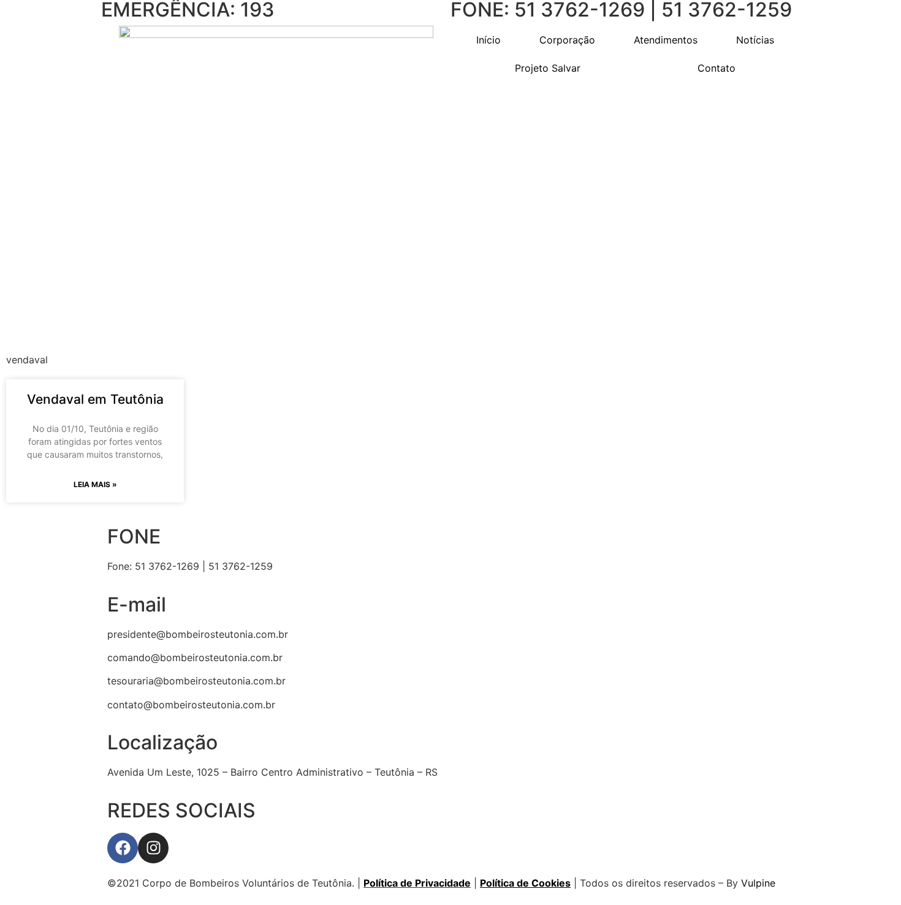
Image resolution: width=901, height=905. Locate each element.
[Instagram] (153, 848)
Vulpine (758, 883)
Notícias (755, 40)
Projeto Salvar (547, 68)
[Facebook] (122, 848)
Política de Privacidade (417, 883)
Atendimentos (666, 40)
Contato (717, 68)
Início (488, 40)
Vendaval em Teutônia (95, 399)
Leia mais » (95, 484)
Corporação (567, 40)
